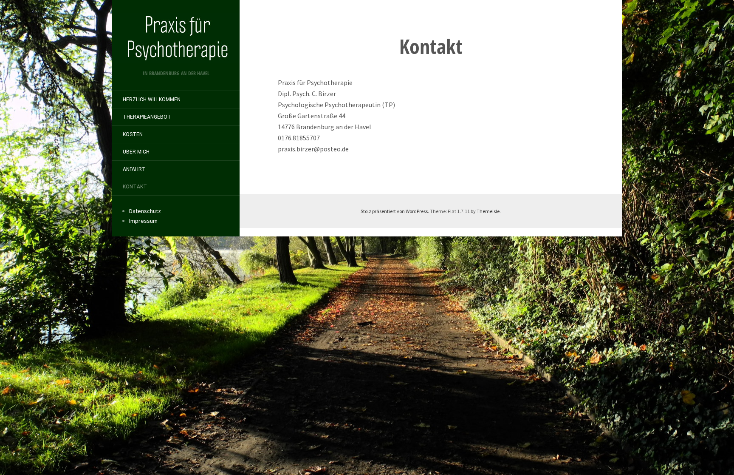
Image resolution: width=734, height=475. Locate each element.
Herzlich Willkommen (152, 99)
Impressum (143, 221)
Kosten (133, 134)
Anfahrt (134, 169)
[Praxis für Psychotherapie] (176, 38)
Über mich (136, 152)
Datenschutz (145, 211)
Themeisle (488, 211)
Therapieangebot (147, 117)
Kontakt (135, 187)
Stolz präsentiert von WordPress (394, 211)
